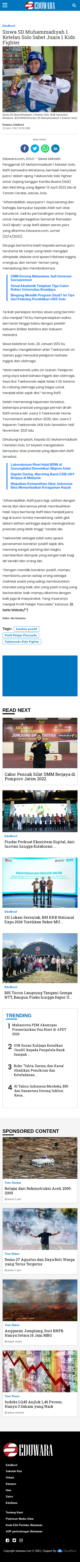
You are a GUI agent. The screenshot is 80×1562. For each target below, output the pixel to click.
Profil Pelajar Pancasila (21, 635)
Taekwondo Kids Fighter (22, 641)
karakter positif (26, 629)
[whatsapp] (45, 148)
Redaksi (7, 124)
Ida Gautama (18, 618)
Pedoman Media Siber (20, 1518)
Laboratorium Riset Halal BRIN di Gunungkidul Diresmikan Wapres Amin (41, 466)
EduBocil (8, 25)
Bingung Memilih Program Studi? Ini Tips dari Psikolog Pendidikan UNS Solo (42, 297)
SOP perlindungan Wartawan (24, 1531)
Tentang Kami (14, 1512)
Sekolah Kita (14, 1471)
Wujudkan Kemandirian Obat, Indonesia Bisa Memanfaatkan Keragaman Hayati (41, 485)
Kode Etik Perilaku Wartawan (24, 1525)
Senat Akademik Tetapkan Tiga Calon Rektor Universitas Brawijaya (40, 287)
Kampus (11, 1483)
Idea (8, 1490)
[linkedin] (55, 148)
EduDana (11, 1502)
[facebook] (24, 148)
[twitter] (35, 148)
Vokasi (10, 1477)
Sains (9, 1496)
